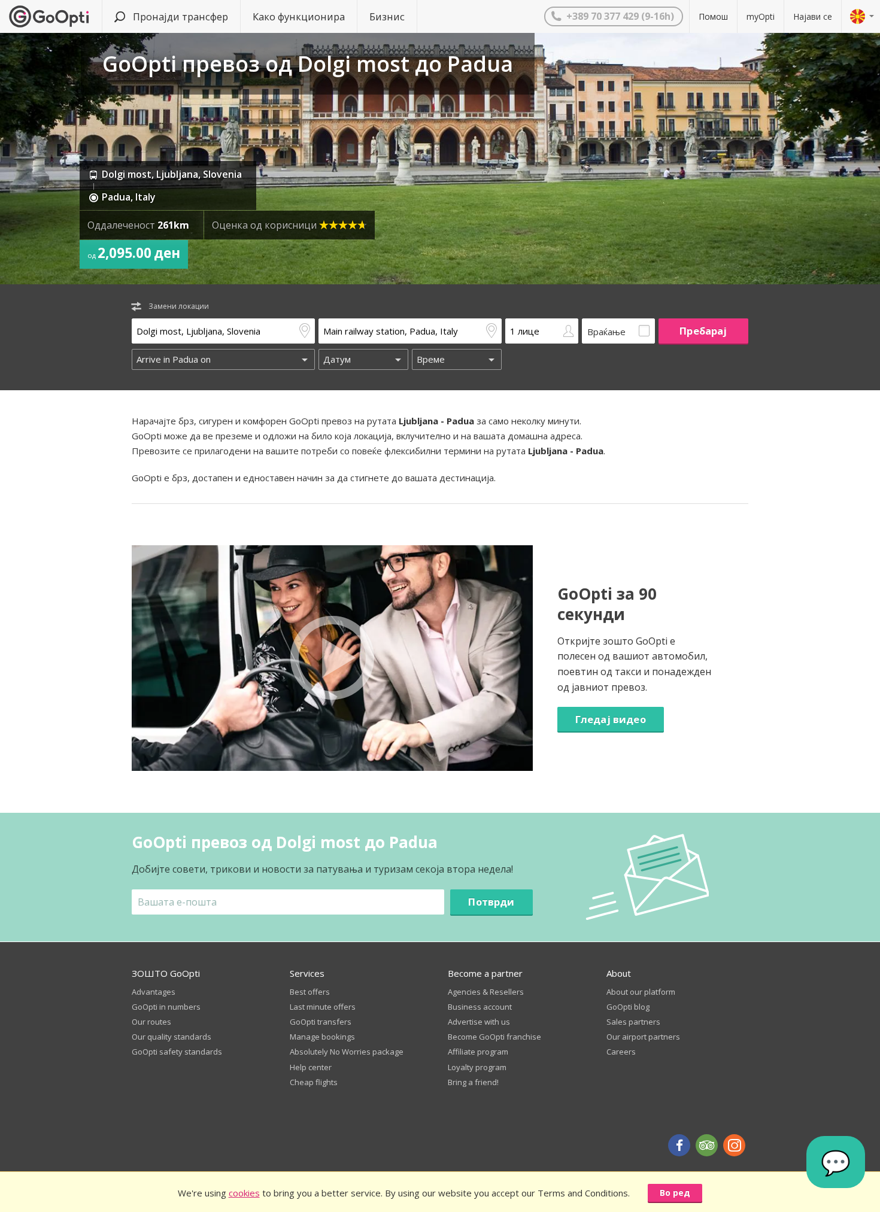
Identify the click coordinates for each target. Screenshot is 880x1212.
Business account (480, 1006)
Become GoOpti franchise (494, 1036)
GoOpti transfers (320, 1021)
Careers (621, 1051)
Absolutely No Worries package (346, 1051)
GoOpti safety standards (177, 1051)
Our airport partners (643, 1036)
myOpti (761, 16)
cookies (244, 1193)
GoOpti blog (628, 1006)
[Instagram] (734, 1145)
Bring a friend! (473, 1082)
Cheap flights (314, 1082)
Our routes (151, 1021)
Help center (311, 1067)
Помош (713, 16)
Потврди (491, 902)
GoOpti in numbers (166, 1006)
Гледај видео (610, 719)
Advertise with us (479, 1021)
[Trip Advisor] (707, 1145)
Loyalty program (477, 1067)
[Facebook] (679, 1145)
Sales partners (633, 1021)
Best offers (310, 991)
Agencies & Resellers (486, 991)
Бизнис (387, 16)
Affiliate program (478, 1051)
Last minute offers (323, 1006)
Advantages (153, 991)
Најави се (812, 16)
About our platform (640, 991)
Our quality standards (171, 1036)
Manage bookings (322, 1036)
